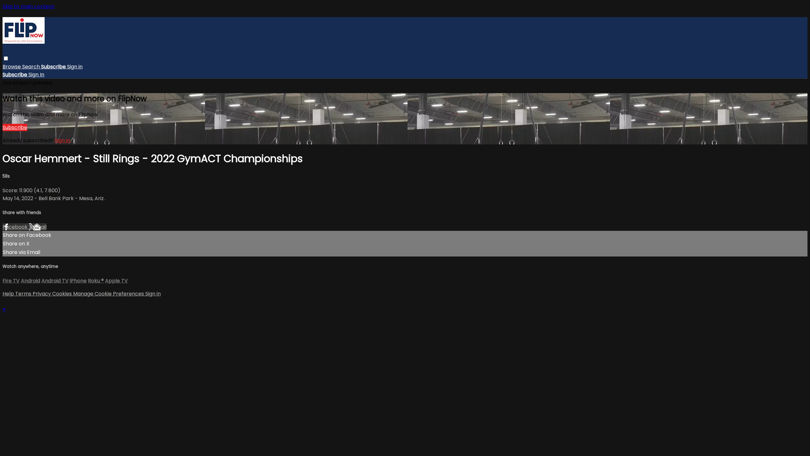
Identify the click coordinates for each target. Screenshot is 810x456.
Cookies (62, 293)
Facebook (16, 227)
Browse (12, 66)
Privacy (42, 293)
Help (9, 293)
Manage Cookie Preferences (109, 293)
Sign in (75, 66)
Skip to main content (28, 6)
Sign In (36, 74)
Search (31, 66)
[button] (6, 58)
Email (40, 227)
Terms (24, 293)
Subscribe (15, 127)
